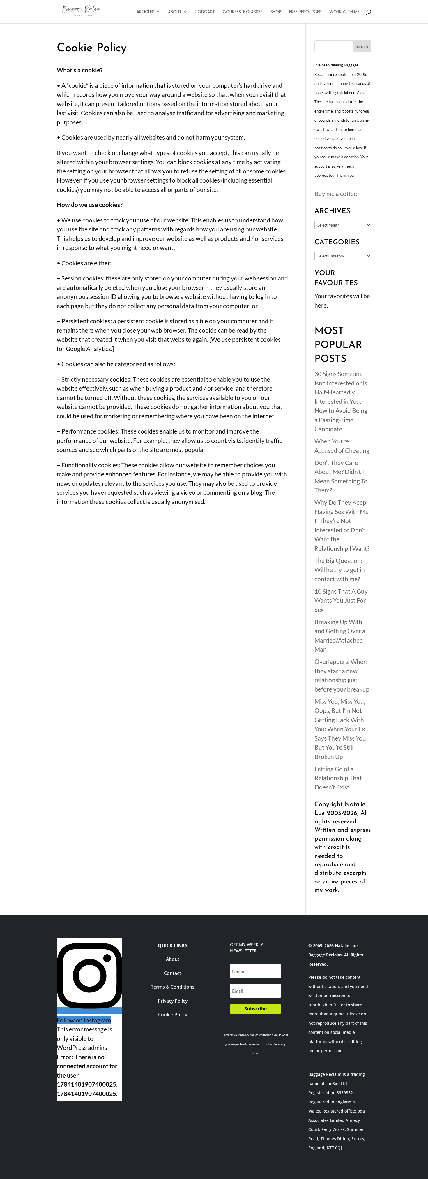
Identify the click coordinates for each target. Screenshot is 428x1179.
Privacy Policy (173, 1001)
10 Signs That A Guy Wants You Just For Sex (341, 600)
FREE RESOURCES (305, 12)
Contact (172, 973)
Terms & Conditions (172, 987)
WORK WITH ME (344, 12)
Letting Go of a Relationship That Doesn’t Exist (338, 778)
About (172, 959)
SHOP (275, 12)
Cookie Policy (172, 1014)
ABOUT (175, 12)
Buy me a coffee (335, 193)
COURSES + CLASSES (243, 12)
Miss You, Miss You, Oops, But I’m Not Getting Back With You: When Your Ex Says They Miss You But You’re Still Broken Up (340, 729)
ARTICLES (145, 12)
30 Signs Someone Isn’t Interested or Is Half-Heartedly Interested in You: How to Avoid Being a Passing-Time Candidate (340, 401)
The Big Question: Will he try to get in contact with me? (339, 570)
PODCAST (205, 12)
